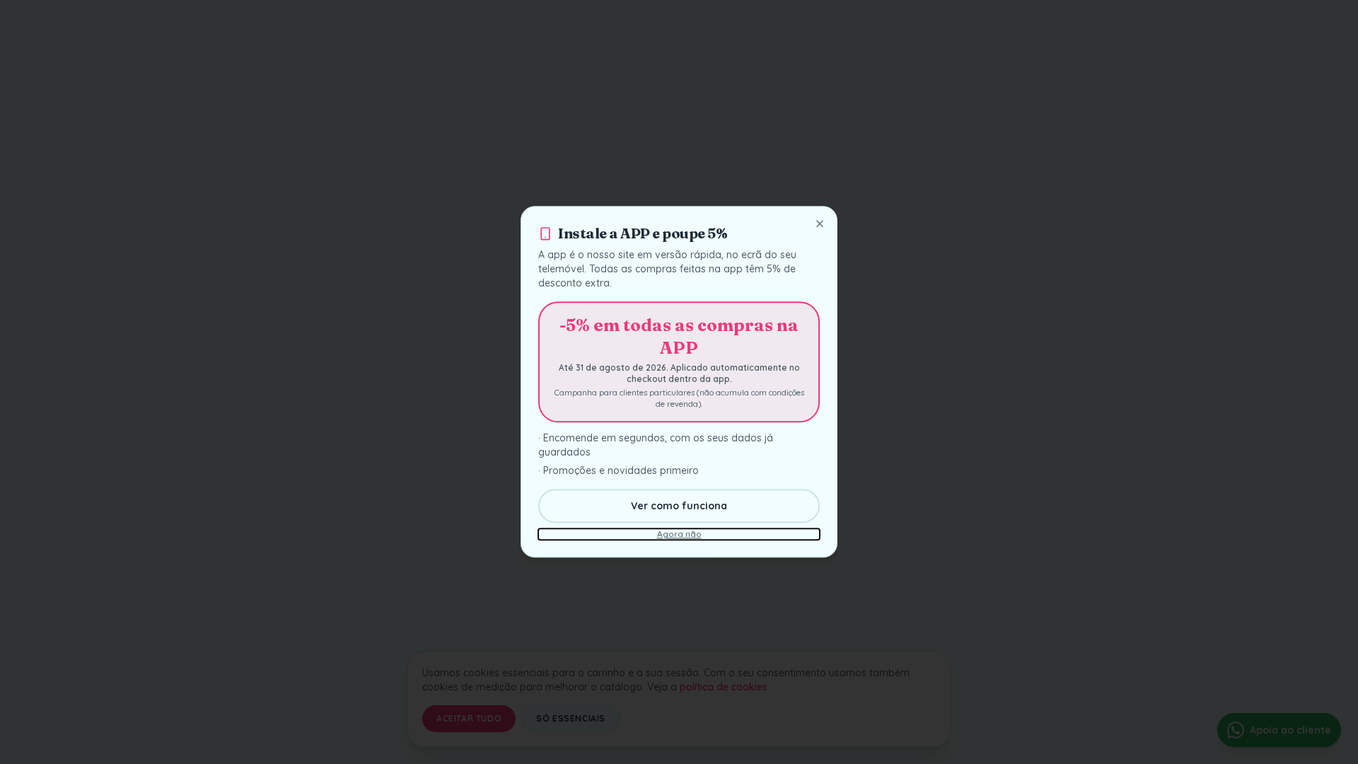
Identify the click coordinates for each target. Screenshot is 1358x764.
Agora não (679, 534)
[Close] (819, 223)
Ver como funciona (679, 506)
